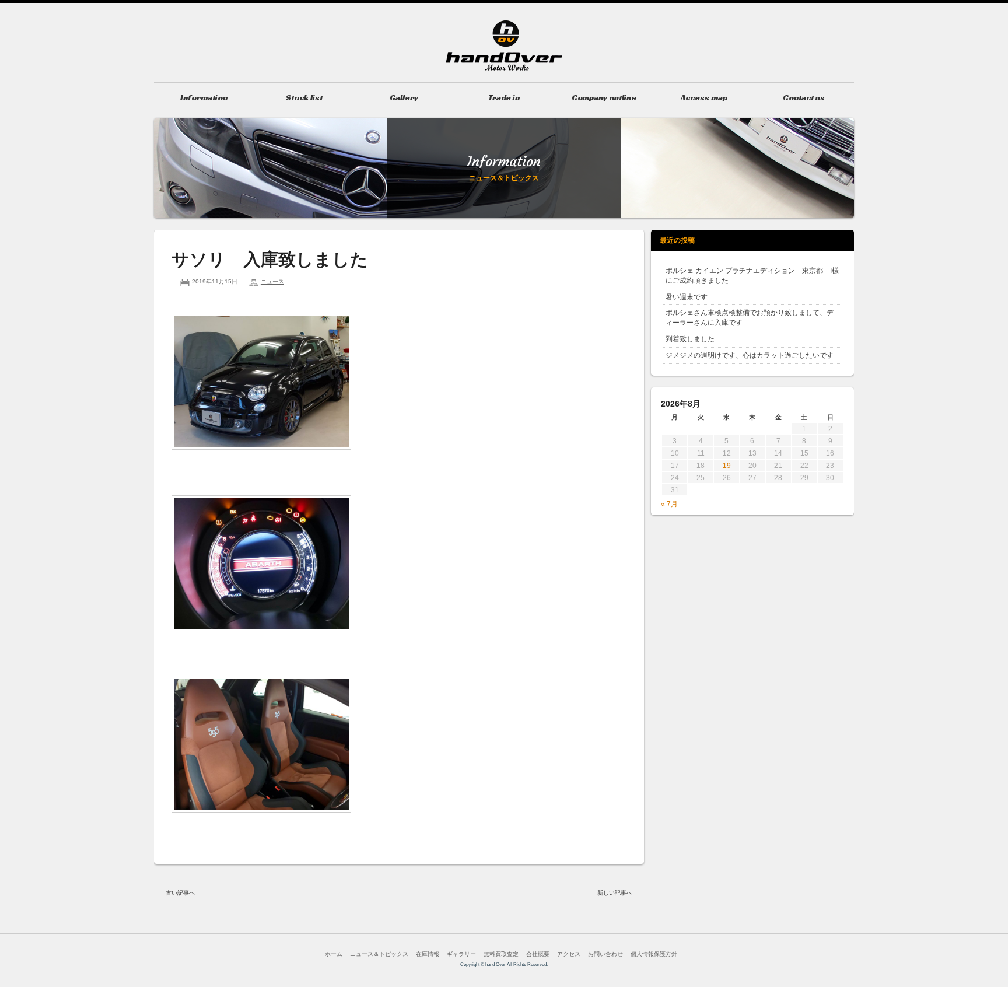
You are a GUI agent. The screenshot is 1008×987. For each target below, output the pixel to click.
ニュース (272, 281)
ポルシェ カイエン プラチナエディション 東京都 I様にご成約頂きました (752, 276)
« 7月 (669, 504)
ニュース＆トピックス (379, 954)
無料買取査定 (501, 954)
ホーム (333, 954)
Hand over (504, 45)
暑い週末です (687, 297)
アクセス (568, 954)
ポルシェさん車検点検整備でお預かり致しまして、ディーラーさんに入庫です (750, 318)
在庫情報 (427, 954)
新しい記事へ (614, 893)
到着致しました (690, 339)
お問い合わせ (605, 954)
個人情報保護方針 (654, 954)
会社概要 (538, 954)
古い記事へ (180, 893)
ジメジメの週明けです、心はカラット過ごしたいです (750, 355)
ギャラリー (461, 954)
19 (727, 465)
